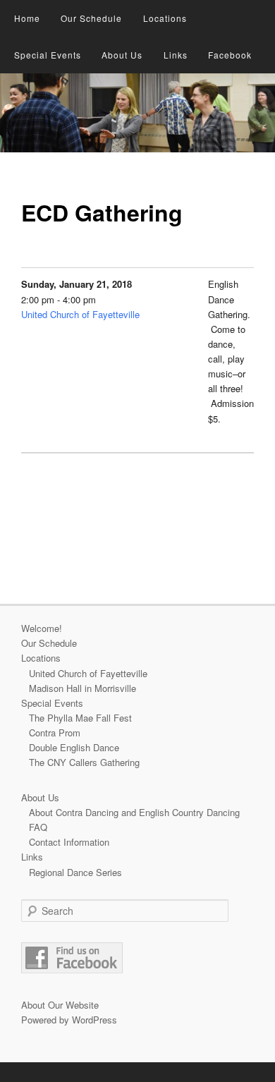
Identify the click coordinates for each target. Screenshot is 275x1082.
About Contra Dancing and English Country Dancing (134, 812)
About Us (122, 55)
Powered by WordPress (69, 1019)
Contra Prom (54, 732)
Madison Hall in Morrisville (82, 688)
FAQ (38, 827)
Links (176, 55)
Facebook (230, 55)
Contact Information (69, 842)
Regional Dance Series (75, 872)
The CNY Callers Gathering (84, 762)
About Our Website (60, 1004)
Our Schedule (91, 18)
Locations (165, 18)
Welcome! (41, 628)
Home (27, 18)
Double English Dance (74, 747)
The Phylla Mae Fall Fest (80, 717)
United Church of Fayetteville (80, 314)
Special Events (47, 55)
